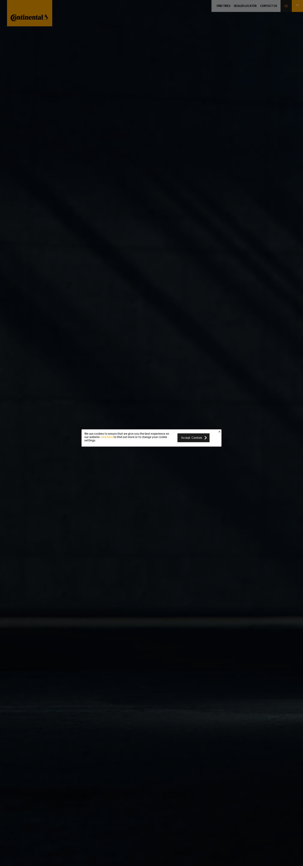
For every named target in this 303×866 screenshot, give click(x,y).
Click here (107, 437)
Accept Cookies (191, 437)
